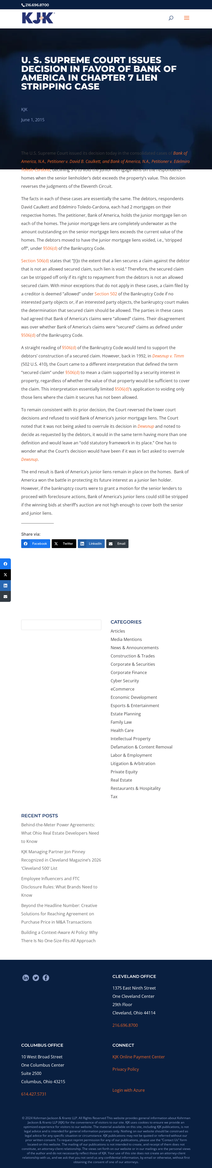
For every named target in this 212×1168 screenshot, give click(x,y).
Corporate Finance (129, 672)
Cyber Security (125, 681)
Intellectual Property (130, 739)
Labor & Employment (131, 755)
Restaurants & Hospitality (136, 788)
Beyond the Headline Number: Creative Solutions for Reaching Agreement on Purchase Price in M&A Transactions (59, 914)
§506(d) (50, 248)
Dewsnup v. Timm (168, 356)
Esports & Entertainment (135, 705)
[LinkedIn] (5, 585)
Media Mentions (126, 639)
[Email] (5, 596)
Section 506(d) (35, 261)
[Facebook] (5, 563)
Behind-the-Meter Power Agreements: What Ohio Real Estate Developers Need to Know (60, 833)
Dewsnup (146, 426)
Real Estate (121, 780)
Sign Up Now (103, 596)
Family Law (121, 722)
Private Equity (124, 772)
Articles (118, 631)
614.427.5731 (34, 1094)
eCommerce (122, 689)
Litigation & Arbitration (133, 763)
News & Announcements (135, 647)
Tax (114, 796)
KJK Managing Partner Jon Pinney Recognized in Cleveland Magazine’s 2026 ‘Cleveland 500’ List (61, 860)
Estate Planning (126, 714)
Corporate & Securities (133, 664)
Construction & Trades (133, 656)
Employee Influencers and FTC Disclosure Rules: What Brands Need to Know (59, 887)
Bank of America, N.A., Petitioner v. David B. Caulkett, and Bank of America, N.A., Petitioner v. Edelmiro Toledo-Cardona (105, 161)
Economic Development (134, 697)
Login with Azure (128, 1090)
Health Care (122, 730)
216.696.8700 (125, 1025)
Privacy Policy (125, 1069)
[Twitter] (5, 574)
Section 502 (106, 294)
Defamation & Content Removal (141, 747)
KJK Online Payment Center (138, 1057)
